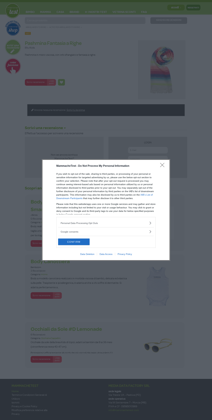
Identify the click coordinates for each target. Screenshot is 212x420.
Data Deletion (87, 254)
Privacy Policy (125, 254)
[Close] (163, 166)
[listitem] (106, 223)
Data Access (106, 254)
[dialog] (106, 210)
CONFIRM (73, 241)
